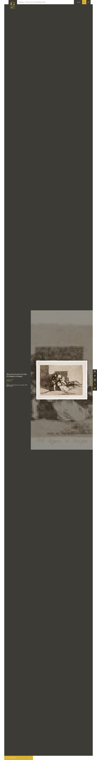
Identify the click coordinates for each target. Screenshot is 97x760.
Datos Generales (10, 757)
